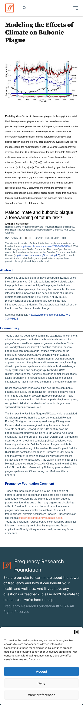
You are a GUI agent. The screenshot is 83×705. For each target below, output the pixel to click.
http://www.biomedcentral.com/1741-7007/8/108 (45, 246)
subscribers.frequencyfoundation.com (41, 517)
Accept (41, 671)
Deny (41, 683)
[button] (76, 632)
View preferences (41, 695)
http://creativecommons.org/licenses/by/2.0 (37, 255)
